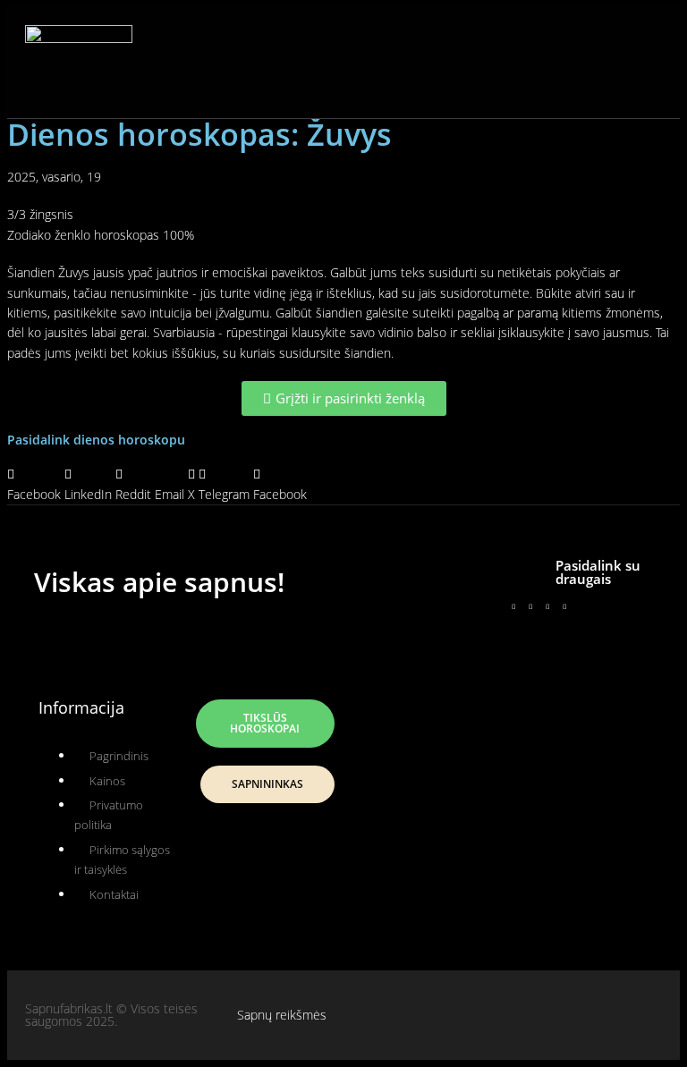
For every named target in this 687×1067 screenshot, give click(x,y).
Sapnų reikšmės (282, 1014)
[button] (332, 62)
